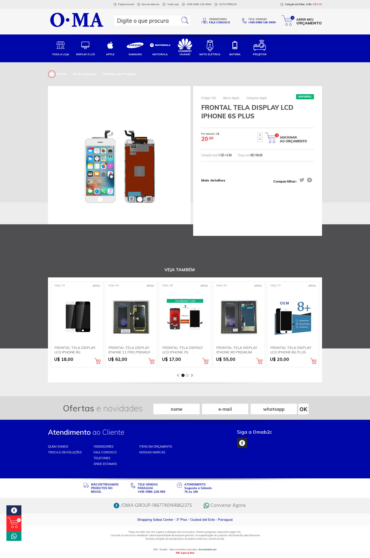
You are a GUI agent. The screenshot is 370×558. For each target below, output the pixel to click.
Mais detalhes (213, 180)
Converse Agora (227, 506)
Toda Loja (173, 4)
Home (61, 74)
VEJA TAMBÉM (179, 269)
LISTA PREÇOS (228, 4)
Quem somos (58, 446)
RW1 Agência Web (185, 553)
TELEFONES (102, 458)
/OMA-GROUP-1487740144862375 (155, 506)
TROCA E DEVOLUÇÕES (65, 452)
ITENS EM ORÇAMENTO (155, 446)
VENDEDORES (103, 446)
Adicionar (293, 139)
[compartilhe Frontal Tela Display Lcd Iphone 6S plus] (301, 180)
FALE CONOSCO (105, 452)
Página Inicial (126, 4)
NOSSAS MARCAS (152, 452)
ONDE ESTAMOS (105, 464)
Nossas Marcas (150, 4)
